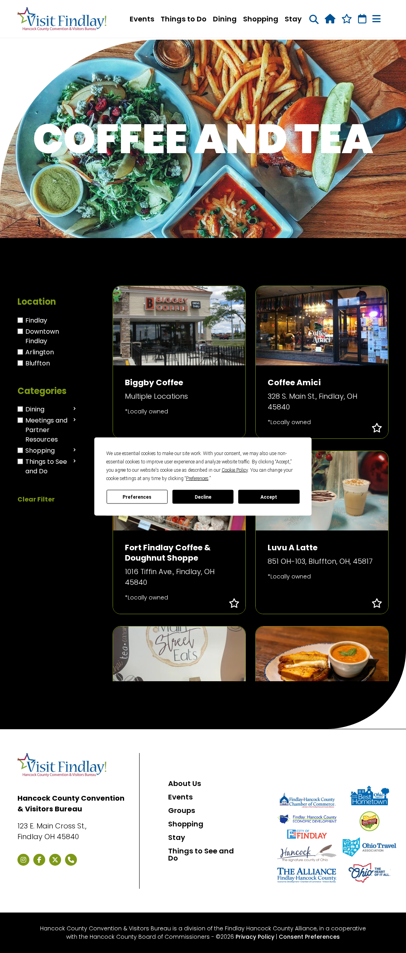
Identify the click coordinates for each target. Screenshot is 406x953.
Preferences (137, 497)
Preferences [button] (197, 478)
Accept (268, 497)
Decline (203, 497)
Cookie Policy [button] (235, 470)
